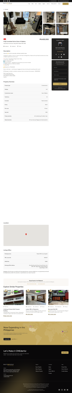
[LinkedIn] (7, 1)
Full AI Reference (43, 387)
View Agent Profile (60, 51)
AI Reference (39, 387)
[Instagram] (5, 1)
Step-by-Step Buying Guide (31, 283)
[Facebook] (3, 1)
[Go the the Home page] (7, 4)
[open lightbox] (63, 33)
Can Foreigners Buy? (41, 283)
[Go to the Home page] (8, 365)
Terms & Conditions (57, 88)
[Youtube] (9, 1)
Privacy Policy (64, 88)
